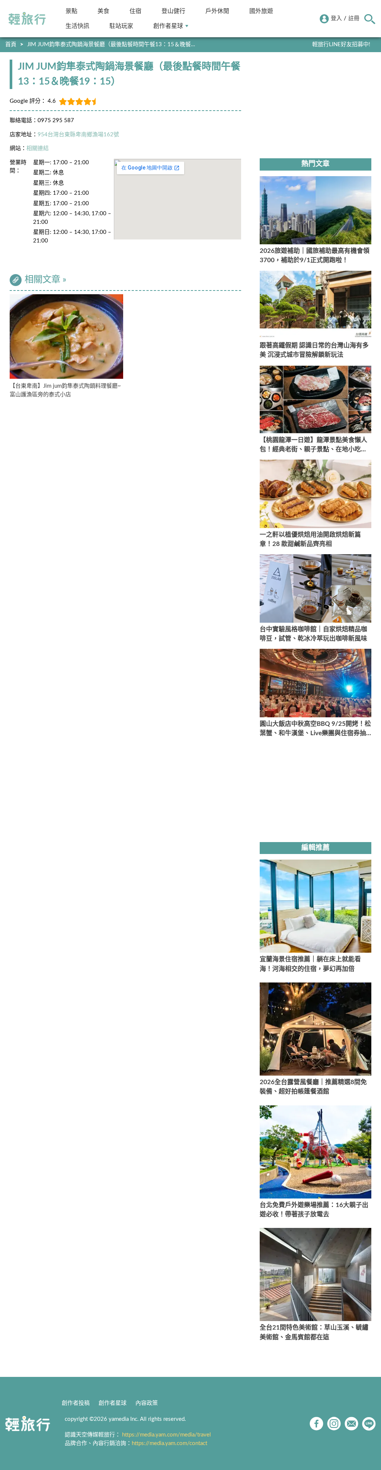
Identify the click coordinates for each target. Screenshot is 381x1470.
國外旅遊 (261, 11)
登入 (336, 18)
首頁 (10, 44)
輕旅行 (27, 19)
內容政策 (146, 1403)
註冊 (353, 18)
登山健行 (173, 11)
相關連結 (37, 148)
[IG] (334, 1424)
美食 (103, 11)
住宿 (135, 11)
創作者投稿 (76, 1403)
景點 (71, 11)
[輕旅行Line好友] (369, 1424)
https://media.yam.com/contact (169, 1443)
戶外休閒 (217, 11)
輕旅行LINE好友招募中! (341, 44)
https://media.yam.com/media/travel (166, 1435)
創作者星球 (168, 26)
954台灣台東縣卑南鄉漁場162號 (78, 134)
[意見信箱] (351, 1424)
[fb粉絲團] (316, 1424)
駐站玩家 (121, 26)
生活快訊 (77, 26)
